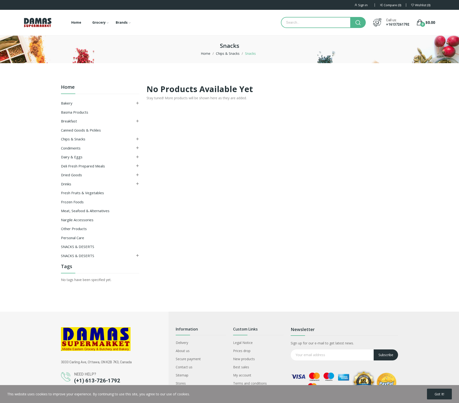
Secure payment (188, 359)
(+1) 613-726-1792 (97, 381)
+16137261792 (397, 24)
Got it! (439, 394)
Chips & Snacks (73, 139)
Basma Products (74, 112)
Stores (181, 383)
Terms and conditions (250, 383)
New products (244, 359)
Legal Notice (243, 342)
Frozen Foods (72, 201)
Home (68, 87)
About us (183, 350)
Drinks (66, 184)
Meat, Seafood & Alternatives (85, 210)
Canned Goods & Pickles (81, 130)
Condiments (71, 148)
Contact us (184, 367)
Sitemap (182, 375)
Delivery (182, 342)
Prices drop (242, 350)
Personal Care (72, 237)
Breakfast (69, 121)
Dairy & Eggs (71, 157)
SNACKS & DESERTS (77, 246)
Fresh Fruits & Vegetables (82, 192)
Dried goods (71, 174)
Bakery (66, 103)
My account (242, 375)
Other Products (74, 228)
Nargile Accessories (77, 219)
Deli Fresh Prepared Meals (83, 166)
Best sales (241, 367)
